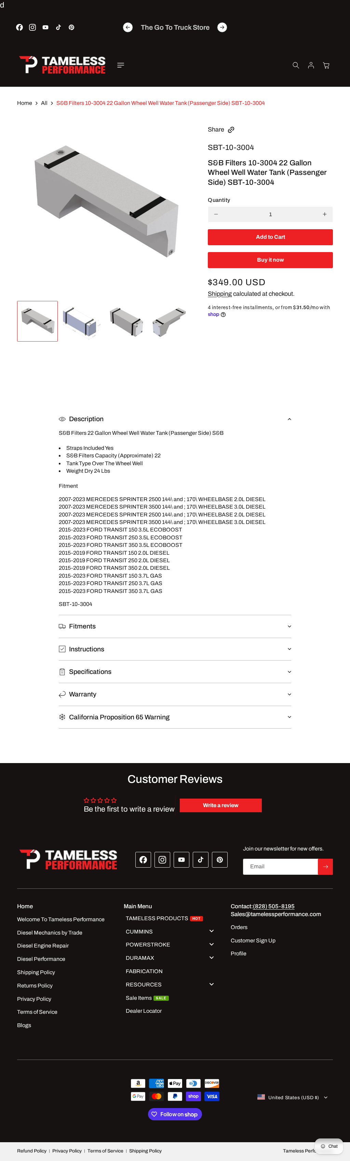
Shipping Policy (145, 1150)
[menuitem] (172, 919)
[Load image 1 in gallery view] (37, 321)
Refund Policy (31, 1150)
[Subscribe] (325, 867)
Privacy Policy (67, 1150)
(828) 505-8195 (274, 906)
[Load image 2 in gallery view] (81, 321)
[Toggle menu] (211, 931)
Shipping (220, 293)
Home (24, 103)
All (44, 103)
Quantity (219, 200)
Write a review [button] (221, 805)
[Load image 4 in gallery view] (169, 321)
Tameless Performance (308, 1150)
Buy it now (270, 260)
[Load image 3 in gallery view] (125, 321)
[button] (120, 65)
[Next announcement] (222, 27)
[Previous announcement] (128, 27)
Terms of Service (105, 1150)
